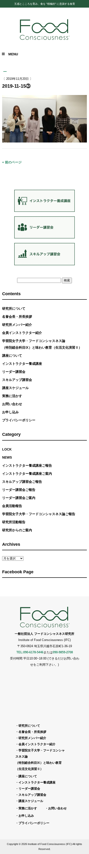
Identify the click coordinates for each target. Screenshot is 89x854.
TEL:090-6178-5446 (29, 652)
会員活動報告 (12, 506)
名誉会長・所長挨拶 (17, 316)
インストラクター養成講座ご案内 (27, 473)
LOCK (7, 449)
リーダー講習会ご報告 (18, 490)
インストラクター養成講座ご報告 (27, 465)
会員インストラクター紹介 (22, 333)
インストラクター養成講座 (22, 363)
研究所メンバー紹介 (17, 325)
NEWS (7, 457)
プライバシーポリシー (18, 420)
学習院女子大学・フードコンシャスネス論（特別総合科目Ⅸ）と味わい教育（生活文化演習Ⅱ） (42, 344)
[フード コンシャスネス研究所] (44, 39)
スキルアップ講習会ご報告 (22, 482)
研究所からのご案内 (17, 530)
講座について (12, 355)
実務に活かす (12, 396)
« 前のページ (12, 162)
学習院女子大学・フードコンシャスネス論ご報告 (38, 514)
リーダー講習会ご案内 (18, 498)
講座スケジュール (15, 388)
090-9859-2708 (63, 652)
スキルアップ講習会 (17, 380)
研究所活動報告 (13, 522)
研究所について (13, 308)
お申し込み (10, 412)
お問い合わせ (12, 404)
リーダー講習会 (13, 372)
